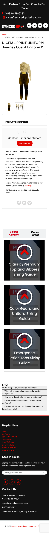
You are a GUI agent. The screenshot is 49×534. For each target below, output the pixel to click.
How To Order (8, 442)
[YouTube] (18, 482)
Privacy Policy (8, 450)
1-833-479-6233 (15, 13)
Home (4, 34)
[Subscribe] (44, 472)
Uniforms (6, 434)
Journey (27, 186)
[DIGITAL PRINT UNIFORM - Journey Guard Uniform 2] (24, 81)
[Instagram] (12, 482)
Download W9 (8, 445)
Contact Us (7, 439)
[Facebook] (5, 482)
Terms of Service (9, 447)
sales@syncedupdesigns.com (24, 17)
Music (4, 431)
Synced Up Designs (19, 526)
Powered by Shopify (36, 526)
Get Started (24, 143)
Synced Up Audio (9, 437)
